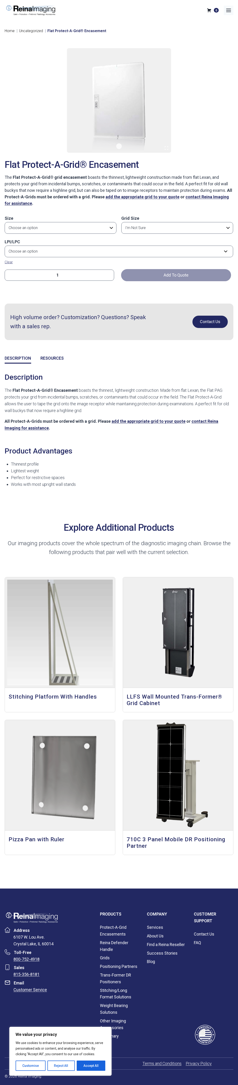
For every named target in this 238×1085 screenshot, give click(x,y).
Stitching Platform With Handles (53, 696)
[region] (60, 1051)
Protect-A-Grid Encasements (113, 930)
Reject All (61, 1066)
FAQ (197, 942)
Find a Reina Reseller (166, 944)
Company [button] (157, 914)
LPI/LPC (12, 241)
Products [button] (110, 914)
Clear (9, 262)
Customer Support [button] (205, 917)
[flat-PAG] (119, 100)
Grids (105, 957)
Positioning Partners (118, 966)
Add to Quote (176, 275)
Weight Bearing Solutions (114, 1009)
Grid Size (130, 218)
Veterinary (109, 1036)
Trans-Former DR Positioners (115, 978)
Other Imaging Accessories (113, 1024)
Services (155, 927)
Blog (151, 961)
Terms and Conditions (162, 1063)
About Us (155, 935)
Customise (30, 1066)
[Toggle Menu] (228, 10)
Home (10, 31)
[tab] (119, 146)
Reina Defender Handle (114, 946)
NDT (104, 1044)
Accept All (91, 1066)
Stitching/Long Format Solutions (115, 994)
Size (9, 218)
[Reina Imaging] (32, 917)
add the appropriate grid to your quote (142, 196)
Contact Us (204, 934)
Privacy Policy (199, 1063)
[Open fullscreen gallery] (166, 148)
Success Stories (162, 953)
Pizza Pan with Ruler (36, 839)
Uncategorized (31, 31)
